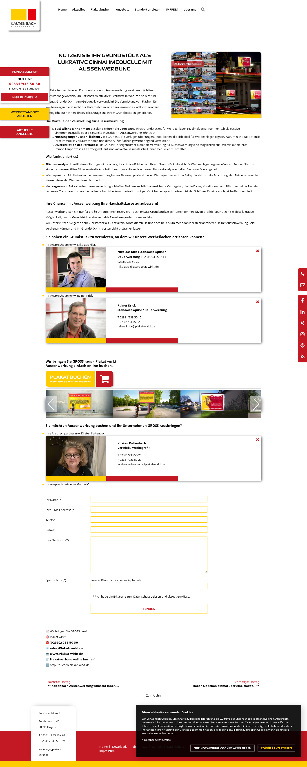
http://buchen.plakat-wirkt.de (69, 665)
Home (62, 9)
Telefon (51, 520)
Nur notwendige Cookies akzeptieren (222, 748)
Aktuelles (78, 9)
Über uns (189, 9)
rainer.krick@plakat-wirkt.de (136, 326)
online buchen (99, 365)
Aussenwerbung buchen (88, 425)
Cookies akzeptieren (276, 748)
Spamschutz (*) (56, 580)
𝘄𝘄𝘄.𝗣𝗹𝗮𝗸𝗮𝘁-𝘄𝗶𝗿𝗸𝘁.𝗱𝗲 (66, 654)
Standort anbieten (147, 9)
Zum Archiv (153, 695)
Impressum (107, 751)
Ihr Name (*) (54, 500)
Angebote (122, 9)
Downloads (119, 747)
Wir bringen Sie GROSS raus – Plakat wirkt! (81, 361)
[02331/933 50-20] (302, 274)
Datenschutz (141, 596)
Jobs (134, 747)
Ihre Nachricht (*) (57, 540)
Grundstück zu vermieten (91, 236)
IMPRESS (172, 9)
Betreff (50, 530)
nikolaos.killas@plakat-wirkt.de (138, 267)
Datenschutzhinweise (157, 739)
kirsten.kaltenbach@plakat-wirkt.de (141, 464)
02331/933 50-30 (24, 83)
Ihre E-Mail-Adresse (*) (60, 510)
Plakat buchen (100, 9)
